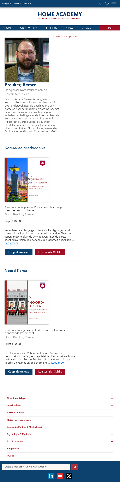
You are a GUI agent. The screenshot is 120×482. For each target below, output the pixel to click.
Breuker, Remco (23, 214)
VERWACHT (88, 28)
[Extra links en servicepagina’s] (114, 3)
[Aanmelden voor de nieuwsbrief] (74, 467)
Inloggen (6, 4)
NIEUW (69, 28)
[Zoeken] (100, 4)
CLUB (109, 28)
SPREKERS (51, 28)
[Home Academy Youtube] (60, 476)
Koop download (19, 252)
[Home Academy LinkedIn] (51, 476)
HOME (7, 28)
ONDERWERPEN (28, 28)
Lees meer (11, 243)
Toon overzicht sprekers (65, 36)
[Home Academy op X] (69, 476)
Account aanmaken (22, 4)
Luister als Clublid (50, 252)
